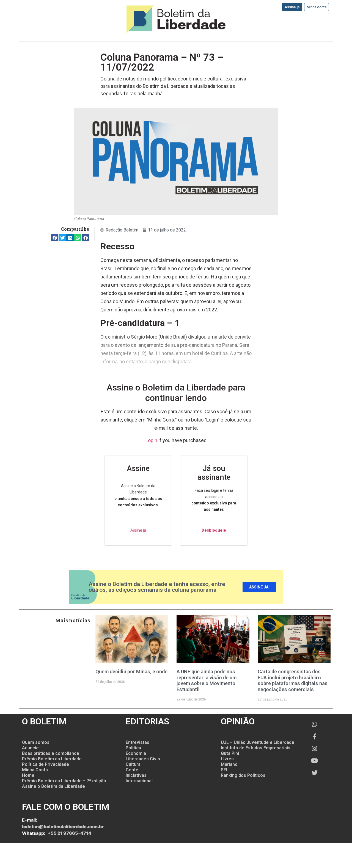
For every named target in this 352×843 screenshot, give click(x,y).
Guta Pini (230, 753)
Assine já (138, 530)
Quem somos (36, 742)
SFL (225, 769)
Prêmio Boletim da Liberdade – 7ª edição (64, 780)
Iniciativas (136, 775)
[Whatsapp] (315, 724)
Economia (136, 753)
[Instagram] (315, 748)
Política (133, 747)
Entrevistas (137, 742)
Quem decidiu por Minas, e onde (131, 671)
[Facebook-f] (315, 736)
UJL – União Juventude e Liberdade (257, 742)
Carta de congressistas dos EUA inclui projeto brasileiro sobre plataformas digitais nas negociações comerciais (293, 680)
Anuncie (30, 747)
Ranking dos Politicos (243, 775)
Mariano (229, 764)
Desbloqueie (214, 530)
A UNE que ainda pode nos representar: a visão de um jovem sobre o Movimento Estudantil (207, 680)
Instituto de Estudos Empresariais (255, 747)
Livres (227, 758)
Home (28, 775)
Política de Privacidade (45, 764)
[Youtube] (315, 761)
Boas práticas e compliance (50, 753)
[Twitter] (315, 773)
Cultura (133, 764)
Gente (132, 769)
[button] (54, 237)
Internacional (139, 780)
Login (151, 440)
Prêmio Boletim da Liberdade (52, 758)
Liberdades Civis (143, 758)
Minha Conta (35, 769)
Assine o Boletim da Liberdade (53, 786)
